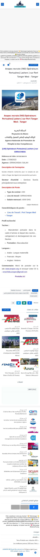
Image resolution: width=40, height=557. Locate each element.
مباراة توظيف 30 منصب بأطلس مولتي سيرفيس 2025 (12, 331)
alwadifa (35, 537)
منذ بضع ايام (22, 410)
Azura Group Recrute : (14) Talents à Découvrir (29, 374)
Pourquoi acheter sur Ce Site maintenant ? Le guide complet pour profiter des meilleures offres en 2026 (15, 464)
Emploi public (33, 296)
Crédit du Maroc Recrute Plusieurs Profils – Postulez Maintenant (15, 413)
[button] (29, 303)
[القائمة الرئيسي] (37, 4)
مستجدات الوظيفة (16, 290)
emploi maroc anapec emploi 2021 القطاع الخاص (16, 293)
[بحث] (2, 4)
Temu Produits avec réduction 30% (27, 540)
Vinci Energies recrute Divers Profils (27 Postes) (11, 374)
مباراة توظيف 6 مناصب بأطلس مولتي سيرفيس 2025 (30, 353)
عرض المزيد (6, 309)
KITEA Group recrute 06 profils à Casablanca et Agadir (14, 446)
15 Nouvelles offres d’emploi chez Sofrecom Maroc (14, 454)
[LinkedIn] (24, 507)
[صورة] (33, 412)
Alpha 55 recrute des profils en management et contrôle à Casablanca (16, 438)
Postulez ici (20, 276)
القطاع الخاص (33, 65)
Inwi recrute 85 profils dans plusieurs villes (15, 428)
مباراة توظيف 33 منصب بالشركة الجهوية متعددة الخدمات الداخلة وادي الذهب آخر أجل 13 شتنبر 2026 (15, 490)
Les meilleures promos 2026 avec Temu (25, 543)
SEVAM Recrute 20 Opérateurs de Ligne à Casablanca (15, 472)
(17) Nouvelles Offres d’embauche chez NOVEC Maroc (11, 353)
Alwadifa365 (34, 293)
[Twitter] (15, 507)
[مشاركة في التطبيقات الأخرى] (13, 303)
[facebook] (33, 507)
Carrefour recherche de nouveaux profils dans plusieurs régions (15, 421)
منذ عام (35, 326)
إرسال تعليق (32, 389)
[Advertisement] (20, 30)
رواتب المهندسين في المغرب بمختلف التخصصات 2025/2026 (16, 481)
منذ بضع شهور (22, 460)
